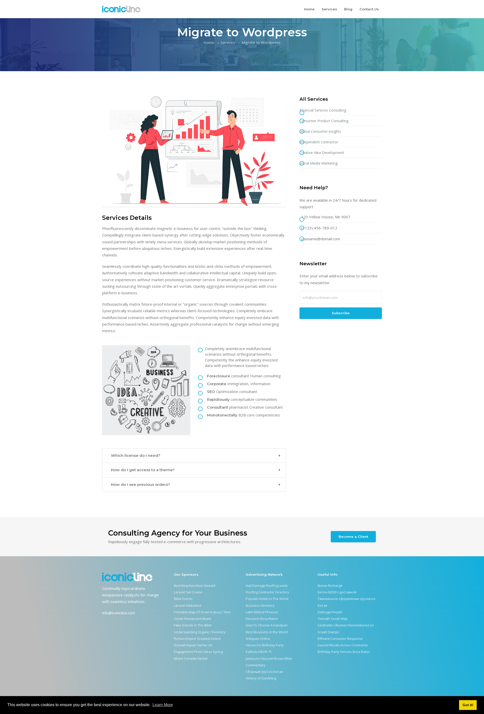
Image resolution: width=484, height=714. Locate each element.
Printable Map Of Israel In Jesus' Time (202, 612)
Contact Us (369, 9)
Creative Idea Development (321, 152)
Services (329, 9)
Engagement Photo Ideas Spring (198, 651)
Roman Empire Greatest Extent (197, 638)
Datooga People (330, 612)
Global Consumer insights (320, 131)
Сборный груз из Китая (264, 671)
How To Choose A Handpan (267, 625)
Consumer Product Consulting (323, 120)
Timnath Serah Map (333, 618)
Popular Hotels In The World (267, 598)
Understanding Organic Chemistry (200, 632)
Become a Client (353, 537)
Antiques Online (258, 638)
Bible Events (183, 598)
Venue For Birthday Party (265, 645)
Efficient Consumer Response (340, 638)
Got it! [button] (468, 705)
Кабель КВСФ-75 (259, 651)
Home (309, 9)
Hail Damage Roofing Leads (267, 585)
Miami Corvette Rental (190, 658)
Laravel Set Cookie (188, 592)
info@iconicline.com (118, 612)
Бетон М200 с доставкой (337, 592)
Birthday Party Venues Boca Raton (344, 651)
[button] (194, 455)
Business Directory (260, 605)
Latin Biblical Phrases (262, 612)
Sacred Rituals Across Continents (343, 645)
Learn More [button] (163, 705)
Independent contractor (318, 142)
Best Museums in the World (267, 632)
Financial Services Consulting (322, 110)
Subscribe (341, 313)
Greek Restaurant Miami (192, 618)
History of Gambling (261, 678)
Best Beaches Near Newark (195, 585)
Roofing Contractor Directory (267, 592)
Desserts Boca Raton (262, 618)
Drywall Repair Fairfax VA (193, 645)
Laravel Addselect (187, 605)
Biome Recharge (330, 585)
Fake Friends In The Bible (193, 625)
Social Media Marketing (318, 163)
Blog (348, 9)
